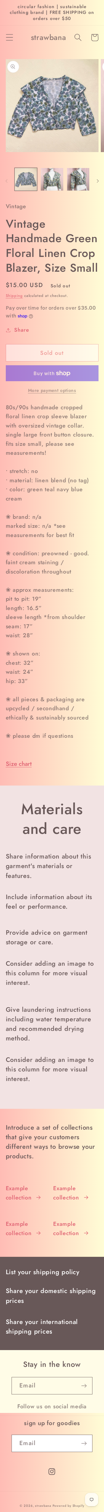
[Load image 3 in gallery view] (78, 179)
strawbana (43, 1505)
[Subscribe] (84, 1386)
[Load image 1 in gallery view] (26, 179)
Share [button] (21, 330)
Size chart (19, 763)
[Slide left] (6, 181)
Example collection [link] (19, 1192)
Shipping (14, 295)
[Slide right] (97, 181)
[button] (9, 37)
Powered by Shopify (68, 1505)
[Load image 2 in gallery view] (52, 179)
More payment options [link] (52, 390)
